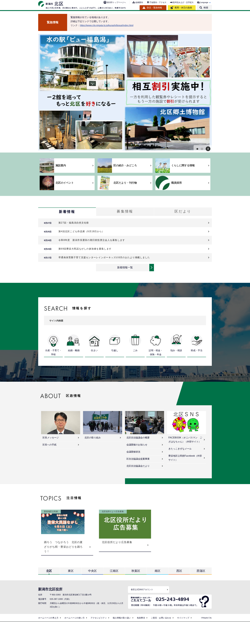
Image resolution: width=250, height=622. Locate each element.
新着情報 (67, 212)
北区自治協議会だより (138, 466)
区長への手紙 (49, 444)
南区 (157, 570)
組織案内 (139, 2)
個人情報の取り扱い (122, 618)
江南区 (114, 570)
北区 (49, 570)
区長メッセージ (51, 437)
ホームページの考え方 (48, 618)
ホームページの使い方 (74, 618)
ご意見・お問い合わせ (161, 618)
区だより (182, 211)
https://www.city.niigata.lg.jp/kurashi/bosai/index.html (106, 25)
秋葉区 (136, 570)
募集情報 (125, 211)
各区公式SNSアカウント (142, 589)
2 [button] (202, 149)
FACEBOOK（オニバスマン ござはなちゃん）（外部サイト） (185, 439)
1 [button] (197, 149)
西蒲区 (201, 570)
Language (204, 2)
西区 (179, 570)
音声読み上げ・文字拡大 (183, 2)
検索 (206, 7)
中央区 (92, 570)
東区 (71, 570)
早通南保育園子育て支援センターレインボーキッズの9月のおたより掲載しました (104, 257)
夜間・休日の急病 (183, 7)
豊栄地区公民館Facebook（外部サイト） (185, 458)
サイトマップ (183, 618)
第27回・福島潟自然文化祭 (73, 223)
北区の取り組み (92, 437)
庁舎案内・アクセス (157, 2)
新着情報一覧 (125, 267)
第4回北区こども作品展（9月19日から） (81, 231)
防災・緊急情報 (154, 7)
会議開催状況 (133, 452)
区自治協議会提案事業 (138, 459)
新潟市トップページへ (116, 2)
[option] (125, 92)
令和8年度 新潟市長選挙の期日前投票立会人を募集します (91, 240)
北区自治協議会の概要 (138, 437)
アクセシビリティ (99, 618)
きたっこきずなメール (180, 448)
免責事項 (141, 618)
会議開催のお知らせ (136, 444)
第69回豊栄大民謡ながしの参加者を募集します (84, 249)
